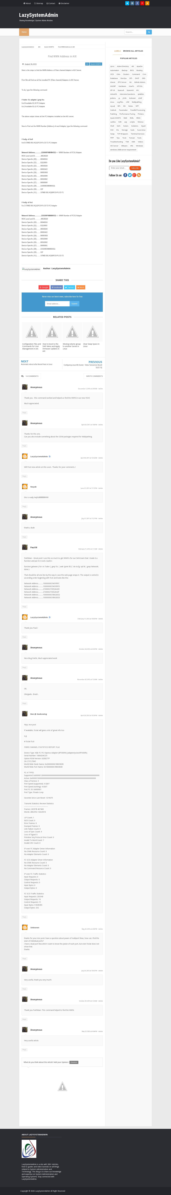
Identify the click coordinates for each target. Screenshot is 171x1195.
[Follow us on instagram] (132, 3)
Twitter (70, 287)
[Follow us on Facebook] (137, 3)
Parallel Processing (137, 110)
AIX (87, 64)
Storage (125, 130)
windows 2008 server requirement (123, 150)
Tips (118, 138)
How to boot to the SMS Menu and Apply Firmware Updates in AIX (51, 347)
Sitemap (39, 3)
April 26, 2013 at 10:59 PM (89, 715)
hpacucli (121, 90)
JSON (124, 98)
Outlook (113, 110)
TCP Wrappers (122, 134)
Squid (143, 126)
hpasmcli (130, 90)
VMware (124, 146)
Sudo (132, 130)
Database (114, 78)
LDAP (140, 98)
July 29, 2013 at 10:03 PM (89, 971)
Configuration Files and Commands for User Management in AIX (31, 346)
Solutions (134, 126)
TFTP (112, 138)
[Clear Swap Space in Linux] (92, 331)
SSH (111, 130)
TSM (127, 142)
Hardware (122, 86)
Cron (144, 74)
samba (113, 122)
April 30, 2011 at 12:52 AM (89, 458)
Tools (139, 138)
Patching (113, 114)
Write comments (94, 376)
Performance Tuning (127, 114)
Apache (139, 66)
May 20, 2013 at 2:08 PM (90, 929)
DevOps (124, 78)
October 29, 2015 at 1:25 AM (88, 1001)
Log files (120, 102)
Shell (112, 126)
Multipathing (136, 102)
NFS (119, 106)
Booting (139, 70)
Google (44, 287)
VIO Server (114, 146)
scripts (132, 122)
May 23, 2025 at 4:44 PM (90, 1031)
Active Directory (123, 66)
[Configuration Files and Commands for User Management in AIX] (32, 331)
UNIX (133, 142)
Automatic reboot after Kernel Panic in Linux (36, 364)
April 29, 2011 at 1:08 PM (89, 425)
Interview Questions (127, 94)
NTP (137, 106)
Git (130, 82)
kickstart (132, 98)
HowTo (131, 86)
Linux (112, 102)
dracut (112, 82)
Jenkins (113, 98)
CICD (112, 74)
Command (136, 74)
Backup (124, 70)
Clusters (126, 74)
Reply (24, 413)
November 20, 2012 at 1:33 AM (87, 679)
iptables (141, 94)
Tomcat (132, 138)
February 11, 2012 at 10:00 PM (88, 619)
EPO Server (122, 82)
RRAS (138, 118)
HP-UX (112, 90)
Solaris (125, 126)
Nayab (33, 486)
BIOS (132, 70)
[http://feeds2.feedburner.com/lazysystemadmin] (139, 175)
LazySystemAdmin (39, 456)
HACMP (113, 86)
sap (125, 122)
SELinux (140, 122)
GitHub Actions (139, 82)
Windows (139, 146)
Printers (141, 114)
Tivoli (124, 138)
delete (100, 389)
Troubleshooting (116, 142)
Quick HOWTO (96, 64)
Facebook (57, 287)
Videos (140, 142)
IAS (137, 90)
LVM (127, 102)
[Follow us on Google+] (142, 3)
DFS (130, 78)
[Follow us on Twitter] (127, 3)
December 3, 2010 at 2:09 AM (88, 389)
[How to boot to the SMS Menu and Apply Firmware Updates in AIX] (52, 331)
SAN (119, 122)
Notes (130, 106)
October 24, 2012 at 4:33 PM (88, 649)
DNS (143, 78)
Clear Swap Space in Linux (91, 345)
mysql (112, 106)
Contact (51, 3)
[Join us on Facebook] (125, 175)
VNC (131, 146)
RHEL (132, 118)
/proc (112, 66)
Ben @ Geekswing (38, 714)
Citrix (118, 74)
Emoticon (74, 1062)
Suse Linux (141, 130)
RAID (125, 118)
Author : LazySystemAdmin (56, 268)
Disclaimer (64, 3)
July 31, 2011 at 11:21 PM (89, 518)
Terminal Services (137, 134)
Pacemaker (123, 110)
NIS (124, 106)
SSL (117, 130)
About (28, 3)
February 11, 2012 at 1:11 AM (88, 549)
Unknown (34, 927)
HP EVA (139, 86)
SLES (118, 126)
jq (119, 98)
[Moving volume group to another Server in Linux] (72, 331)
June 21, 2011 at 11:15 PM (89, 488)
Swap (112, 134)
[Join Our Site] (147, 3)
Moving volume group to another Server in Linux (72, 346)
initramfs (113, 94)
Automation (114, 70)
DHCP (137, 78)
